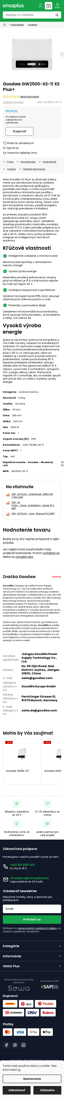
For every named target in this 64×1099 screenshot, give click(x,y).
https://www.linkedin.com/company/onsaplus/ (23, 1045)
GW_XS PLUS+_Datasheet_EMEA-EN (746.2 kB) (32, 496)
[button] (62, 54)
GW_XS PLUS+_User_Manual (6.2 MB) (33, 513)
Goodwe (20, 403)
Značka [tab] (11, 169)
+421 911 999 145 (22, 865)
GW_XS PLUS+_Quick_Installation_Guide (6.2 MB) (33, 505)
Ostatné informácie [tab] (34, 169)
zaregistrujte (24, 557)
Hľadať (57, 15)
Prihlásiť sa (32, 919)
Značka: (13, 102)
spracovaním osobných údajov (37, 928)
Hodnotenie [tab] (49, 161)
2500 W (14, 427)
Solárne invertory (29, 392)
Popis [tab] (10, 161)
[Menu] (57, 5)
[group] (32, 54)
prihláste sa (51, 553)
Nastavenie (32, 1079)
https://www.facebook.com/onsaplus (6, 1045)
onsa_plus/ (14, 1045)
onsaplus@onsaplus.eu (29, 878)
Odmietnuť (16, 1090)
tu (19, 1070)
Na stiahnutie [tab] (28, 161)
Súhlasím (47, 1090)
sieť (12, 456)
